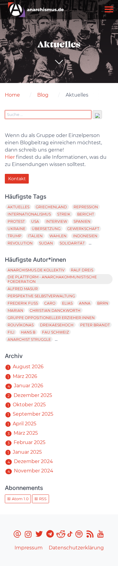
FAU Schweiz (55, 332)
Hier (10, 157)
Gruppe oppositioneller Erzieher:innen (51, 317)
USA (35, 221)
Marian (15, 310)
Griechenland (51, 207)
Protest (16, 221)
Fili (11, 332)
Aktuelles (18, 207)
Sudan (46, 243)
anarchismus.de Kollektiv (36, 270)
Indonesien (85, 236)
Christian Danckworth (55, 310)
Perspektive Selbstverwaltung (41, 296)
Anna (84, 303)
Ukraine (16, 228)
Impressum (29, 548)
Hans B (28, 332)
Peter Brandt (95, 325)
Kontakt (17, 178)
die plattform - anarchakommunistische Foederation (52, 279)
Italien (35, 236)
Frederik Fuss (23, 303)
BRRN (102, 303)
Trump (14, 236)
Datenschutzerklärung (76, 548)
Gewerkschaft (83, 228)
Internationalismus (29, 214)
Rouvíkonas (21, 325)
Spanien (82, 221)
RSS (42, 499)
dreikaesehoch (57, 325)
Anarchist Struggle (29, 339)
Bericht (85, 214)
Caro (49, 303)
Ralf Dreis (82, 270)
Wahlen (58, 236)
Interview (56, 221)
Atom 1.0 (19, 499)
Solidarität (72, 243)
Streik (63, 214)
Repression (86, 207)
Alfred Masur (23, 288)
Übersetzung (46, 228)
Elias (67, 303)
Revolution (20, 243)
